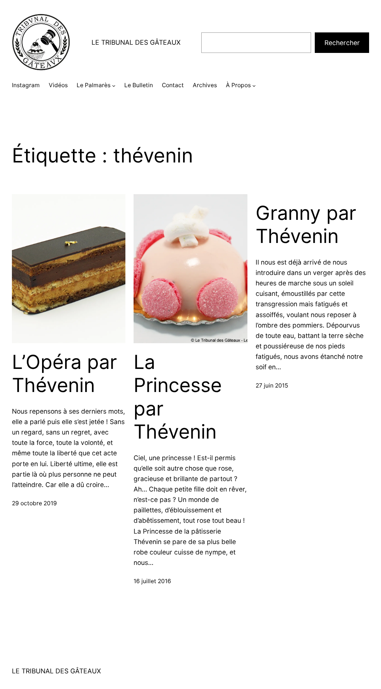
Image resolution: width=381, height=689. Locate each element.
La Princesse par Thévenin (178, 397)
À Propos (238, 85)
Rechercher (342, 43)
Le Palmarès (94, 85)
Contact (173, 85)
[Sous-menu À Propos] (254, 85)
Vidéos (58, 85)
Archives (205, 85)
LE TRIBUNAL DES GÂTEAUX (136, 42)
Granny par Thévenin (306, 225)
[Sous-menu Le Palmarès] (113, 85)
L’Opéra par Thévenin (64, 374)
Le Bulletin (138, 85)
